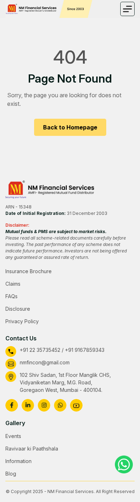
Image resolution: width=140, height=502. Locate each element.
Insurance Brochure (28, 271)
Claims (12, 284)
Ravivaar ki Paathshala (31, 449)
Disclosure (17, 309)
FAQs (11, 296)
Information (18, 461)
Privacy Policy (22, 321)
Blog (10, 474)
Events (13, 436)
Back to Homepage (70, 127)
